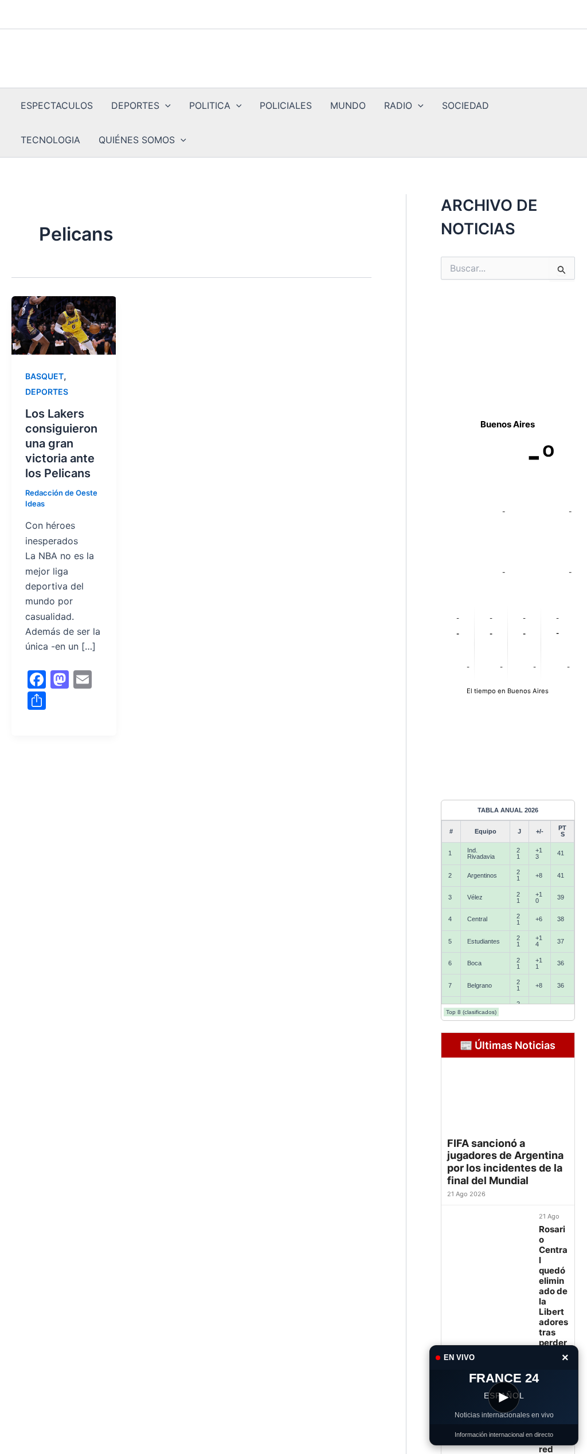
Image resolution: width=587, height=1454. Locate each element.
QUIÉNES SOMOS (137, 140)
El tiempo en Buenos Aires (508, 691)
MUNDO (348, 105)
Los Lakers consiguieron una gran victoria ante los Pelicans (61, 443)
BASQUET (44, 376)
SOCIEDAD (465, 105)
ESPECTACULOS (57, 105)
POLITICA (209, 105)
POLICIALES (286, 105)
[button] (165, 105)
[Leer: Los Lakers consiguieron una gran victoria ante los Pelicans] (63, 325)
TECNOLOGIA (50, 140)
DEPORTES (135, 105)
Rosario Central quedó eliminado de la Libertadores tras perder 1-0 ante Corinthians (553, 1306)
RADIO (398, 105)
